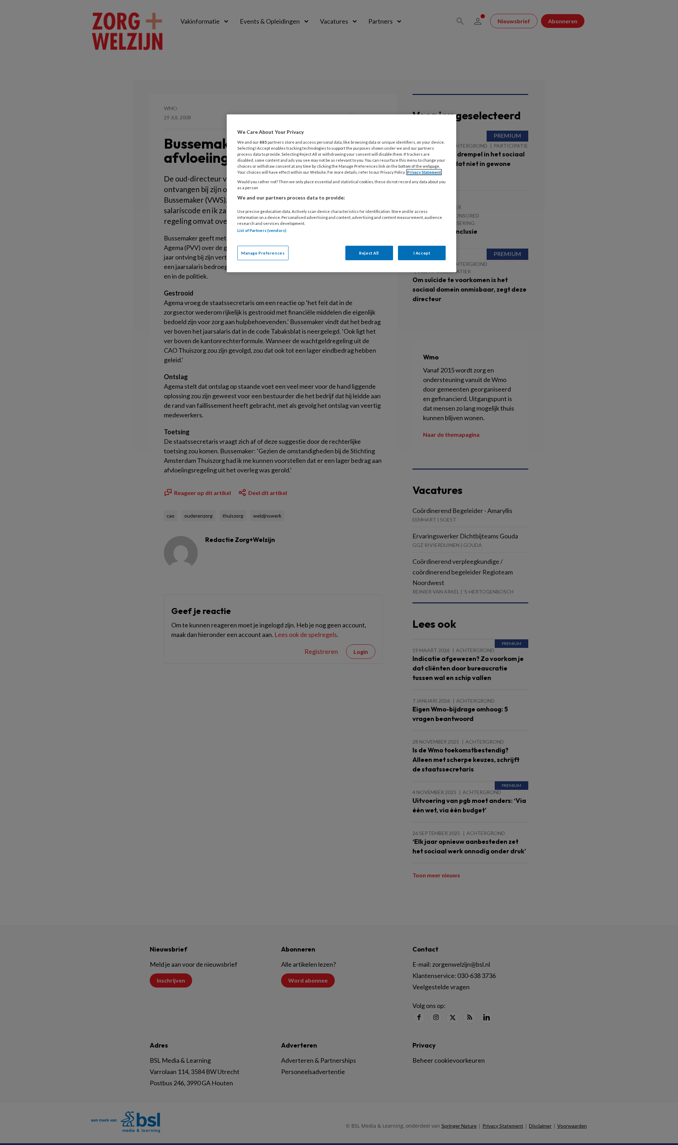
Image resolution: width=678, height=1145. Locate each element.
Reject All (369, 253)
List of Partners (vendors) (261, 230)
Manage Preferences (263, 253)
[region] (341, 193)
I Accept (422, 253)
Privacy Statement (424, 172)
